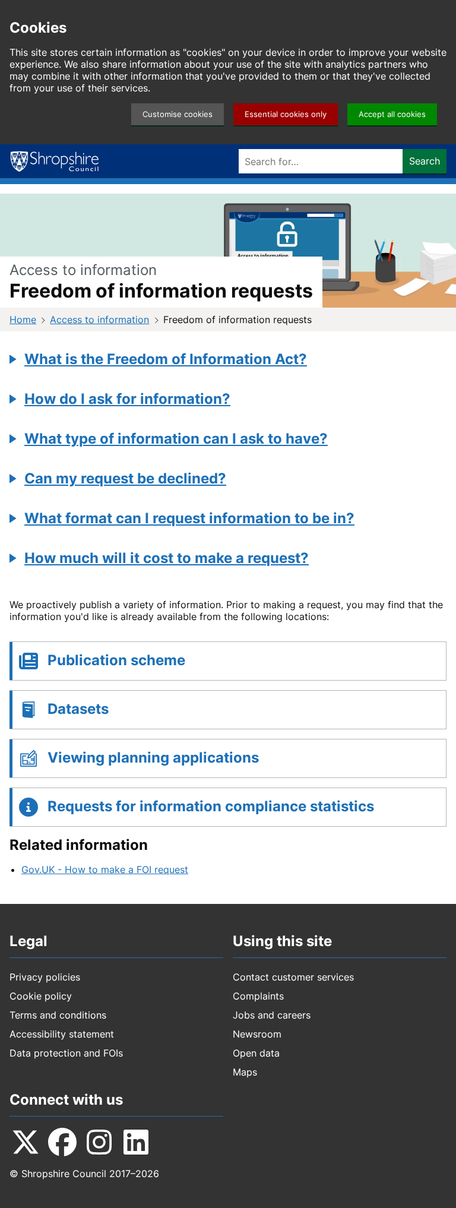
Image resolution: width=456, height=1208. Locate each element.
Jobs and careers (272, 1015)
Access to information (99, 319)
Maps (245, 1072)
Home (23, 319)
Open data (256, 1053)
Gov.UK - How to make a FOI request (104, 869)
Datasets (78, 708)
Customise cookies (177, 114)
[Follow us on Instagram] (99, 1142)
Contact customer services (293, 977)
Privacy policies (45, 977)
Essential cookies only (286, 114)
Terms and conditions (58, 1015)
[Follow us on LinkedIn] (136, 1142)
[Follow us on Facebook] (62, 1142)
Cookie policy (41, 996)
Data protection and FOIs (66, 1053)
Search (424, 161)
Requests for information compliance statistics (211, 806)
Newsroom (257, 1034)
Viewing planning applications (153, 757)
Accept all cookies (392, 114)
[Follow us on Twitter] (26, 1142)
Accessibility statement (62, 1034)
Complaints (258, 996)
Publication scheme (116, 660)
